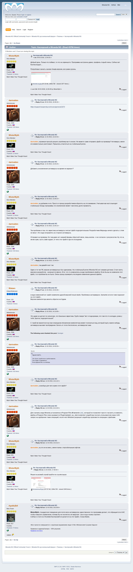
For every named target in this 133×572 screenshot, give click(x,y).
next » (126, 40)
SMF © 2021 (66, 566)
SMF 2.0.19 (57, 566)
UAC (82, 413)
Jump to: (111, 552)
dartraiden (13, 100)
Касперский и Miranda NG (43, 55)
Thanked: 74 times (12, 528)
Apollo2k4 (13, 506)
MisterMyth (14, 56)
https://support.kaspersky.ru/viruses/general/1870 (48, 107)
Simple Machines (76, 566)
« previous (120, 40)
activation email (22, 17)
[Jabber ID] (13, 535)
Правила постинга (36, 530)
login (22, 15)
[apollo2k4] (8, 531)
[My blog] (8, 130)
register (28, 15)
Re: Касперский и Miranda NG (46, 100)
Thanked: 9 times (12, 304)
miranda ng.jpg (37, 84)
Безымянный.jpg (37, 489)
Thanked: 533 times (13, 127)
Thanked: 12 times (12, 74)
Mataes (12, 288)
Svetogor (60, 333)
